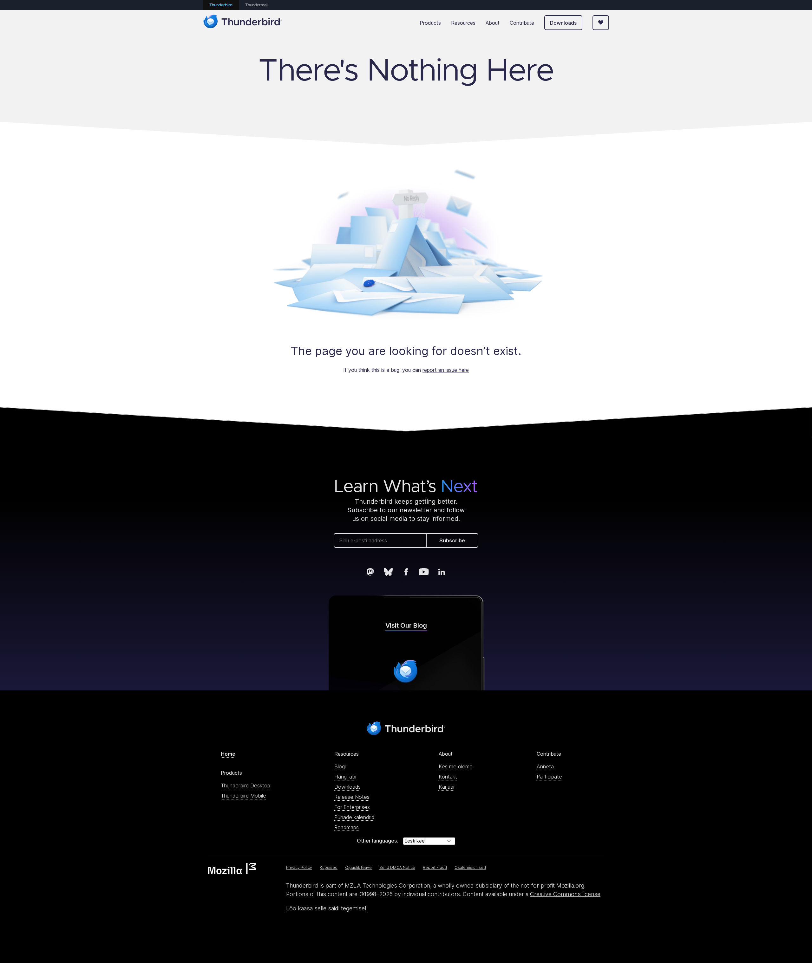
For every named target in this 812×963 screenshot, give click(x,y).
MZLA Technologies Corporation (387, 885)
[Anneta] (601, 22)
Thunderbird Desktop (245, 785)
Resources (463, 22)
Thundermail (256, 5)
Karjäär (447, 787)
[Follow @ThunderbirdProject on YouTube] (424, 572)
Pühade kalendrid (354, 817)
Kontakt (448, 776)
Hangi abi (345, 776)
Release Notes (352, 797)
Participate (549, 776)
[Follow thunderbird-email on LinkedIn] (441, 572)
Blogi (340, 766)
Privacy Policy (299, 867)
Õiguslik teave (358, 867)
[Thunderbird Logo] (242, 22)
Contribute (522, 22)
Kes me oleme (456, 766)
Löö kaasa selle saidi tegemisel (326, 908)
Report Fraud (435, 867)
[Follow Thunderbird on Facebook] (406, 572)
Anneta (545, 766)
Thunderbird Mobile (243, 795)
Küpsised (328, 867)
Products (430, 22)
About (493, 22)
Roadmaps (346, 827)
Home (228, 754)
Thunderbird (220, 5)
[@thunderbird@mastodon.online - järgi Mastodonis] (370, 572)
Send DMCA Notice (397, 867)
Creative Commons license (565, 894)
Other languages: (377, 840)
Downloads (563, 23)
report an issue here (445, 370)
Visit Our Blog (406, 625)
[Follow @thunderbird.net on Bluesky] (388, 572)
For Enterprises (352, 807)
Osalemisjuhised (470, 867)
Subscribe (452, 540)
